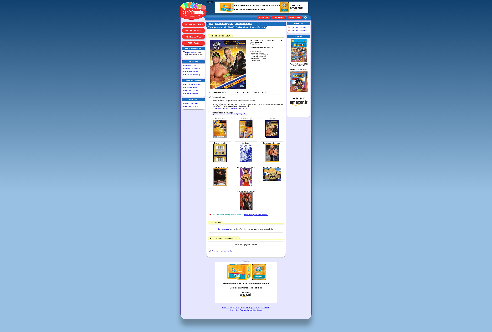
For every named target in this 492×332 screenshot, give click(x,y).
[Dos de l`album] (220, 137)
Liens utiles (193, 100)
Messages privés (191, 88)
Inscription (263, 17)
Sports (230, 24)
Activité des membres (192, 69)
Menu (211, 24)
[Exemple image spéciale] (246, 210)
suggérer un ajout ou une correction (256, 215)
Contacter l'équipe (191, 94)
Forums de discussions (193, 84)
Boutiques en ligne (191, 107)
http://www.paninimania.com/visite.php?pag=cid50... (232, 108)
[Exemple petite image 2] (220, 185)
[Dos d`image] (246, 161)
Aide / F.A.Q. (193, 43)
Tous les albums (193, 24)
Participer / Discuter (193, 81)
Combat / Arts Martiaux (243, 24)
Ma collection (193, 30)
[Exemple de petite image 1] (272, 161)
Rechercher (298, 23)
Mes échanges (193, 37)
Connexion (279, 17)
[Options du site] (305, 17)
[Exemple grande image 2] (272, 180)
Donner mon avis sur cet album (222, 251)
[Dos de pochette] (220, 161)
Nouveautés (193, 62)
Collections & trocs (191, 103)
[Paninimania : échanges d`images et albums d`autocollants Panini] (193, 16)
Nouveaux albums (191, 72)
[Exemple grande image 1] (246, 185)
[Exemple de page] (246, 137)
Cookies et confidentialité (242, 308)
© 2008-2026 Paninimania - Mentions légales (246, 310)
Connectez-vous (191, 52)
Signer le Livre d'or (191, 91)
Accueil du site (227, 308)
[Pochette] (272, 137)
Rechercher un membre (298, 30)
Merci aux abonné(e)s (193, 75)
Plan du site (256, 308)
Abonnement (294, 17)
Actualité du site (190, 66)
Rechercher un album (298, 27)
